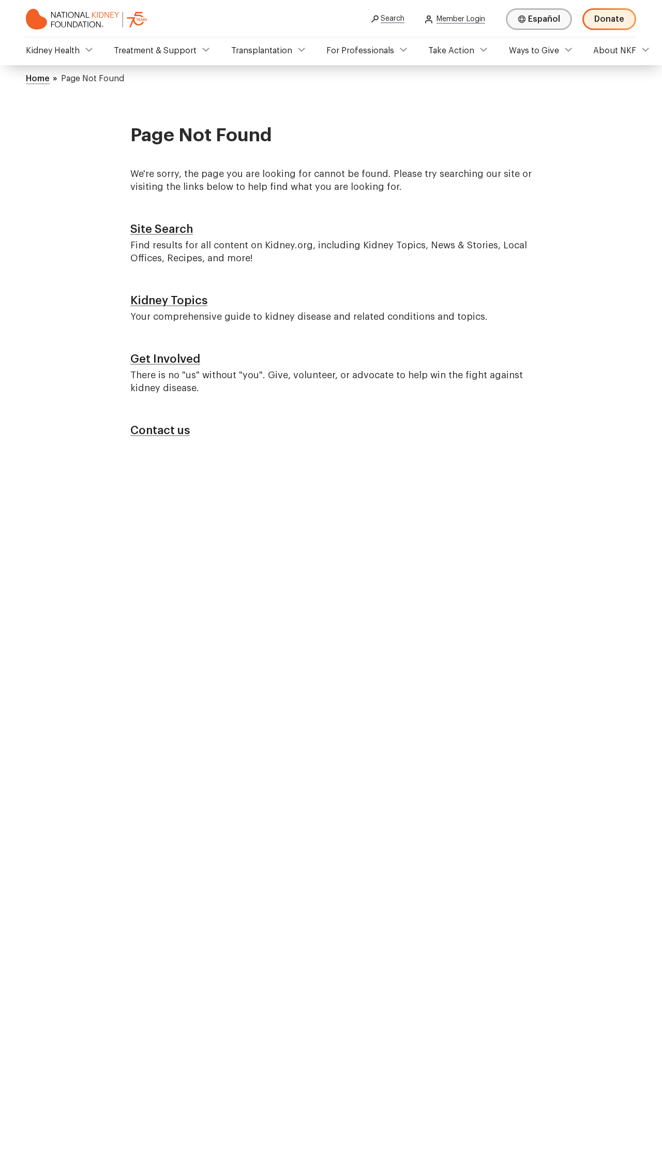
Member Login (461, 19)
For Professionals (360, 51)
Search (392, 18)
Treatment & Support (155, 51)
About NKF (614, 51)
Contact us (160, 430)
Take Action (451, 51)
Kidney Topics (168, 300)
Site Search (161, 229)
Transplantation (261, 51)
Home (38, 79)
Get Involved (165, 359)
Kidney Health (53, 51)
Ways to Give (534, 51)
